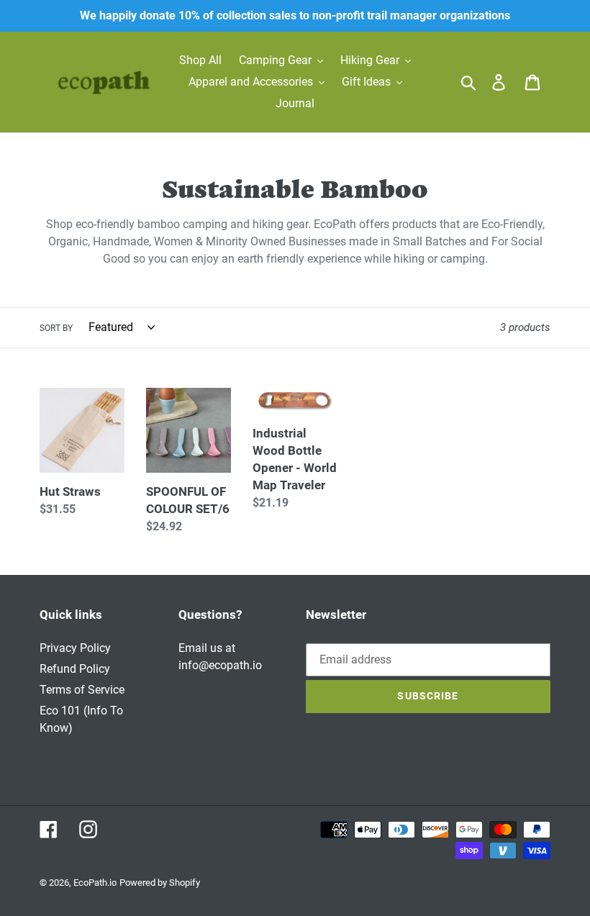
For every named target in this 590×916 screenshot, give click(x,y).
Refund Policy (75, 669)
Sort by (56, 328)
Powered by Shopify (159, 882)
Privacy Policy (75, 648)
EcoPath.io (95, 882)
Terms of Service (82, 690)
